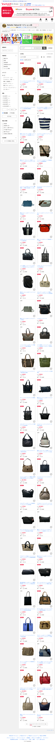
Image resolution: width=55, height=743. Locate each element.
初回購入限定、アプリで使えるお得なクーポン (35, 5)
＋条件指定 (50, 48)
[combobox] (27, 48)
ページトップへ (50, 730)
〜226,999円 (6, 102)
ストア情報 (24, 27)
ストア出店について (23, 739)
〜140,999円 (6, 100)
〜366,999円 (6, 104)
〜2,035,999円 (6, 106)
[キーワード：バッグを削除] (12, 50)
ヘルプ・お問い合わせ (40, 739)
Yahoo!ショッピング (33, 735)
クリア (32, 48)
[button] (9, 56)
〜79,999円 (6, 98)
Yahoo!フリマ (23, 735)
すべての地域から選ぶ (9, 141)
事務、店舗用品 (8, 81)
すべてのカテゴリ (37, 48)
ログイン (22, 5)
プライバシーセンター (21, 737)
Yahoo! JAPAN (43, 735)
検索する (44, 48)
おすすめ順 (23, 56)
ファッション (8, 77)
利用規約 (28, 737)
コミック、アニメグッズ (10, 87)
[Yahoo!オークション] (10, 3)
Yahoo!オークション (13, 735)
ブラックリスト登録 (32, 27)
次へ (46, 724)
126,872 (19, 27)
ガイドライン (45, 737)
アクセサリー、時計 (9, 79)
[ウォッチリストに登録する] (34, 78)
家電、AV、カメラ (8, 85)
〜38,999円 (6, 96)
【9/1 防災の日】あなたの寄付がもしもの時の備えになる (14, 1)
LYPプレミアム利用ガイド (37, 737)
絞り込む (9, 116)
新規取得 (29, 3)
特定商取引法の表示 (14, 739)
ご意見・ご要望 (32, 739)
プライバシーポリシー (11, 737)
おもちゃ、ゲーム (8, 83)
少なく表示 (5, 89)
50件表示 (49, 56)
